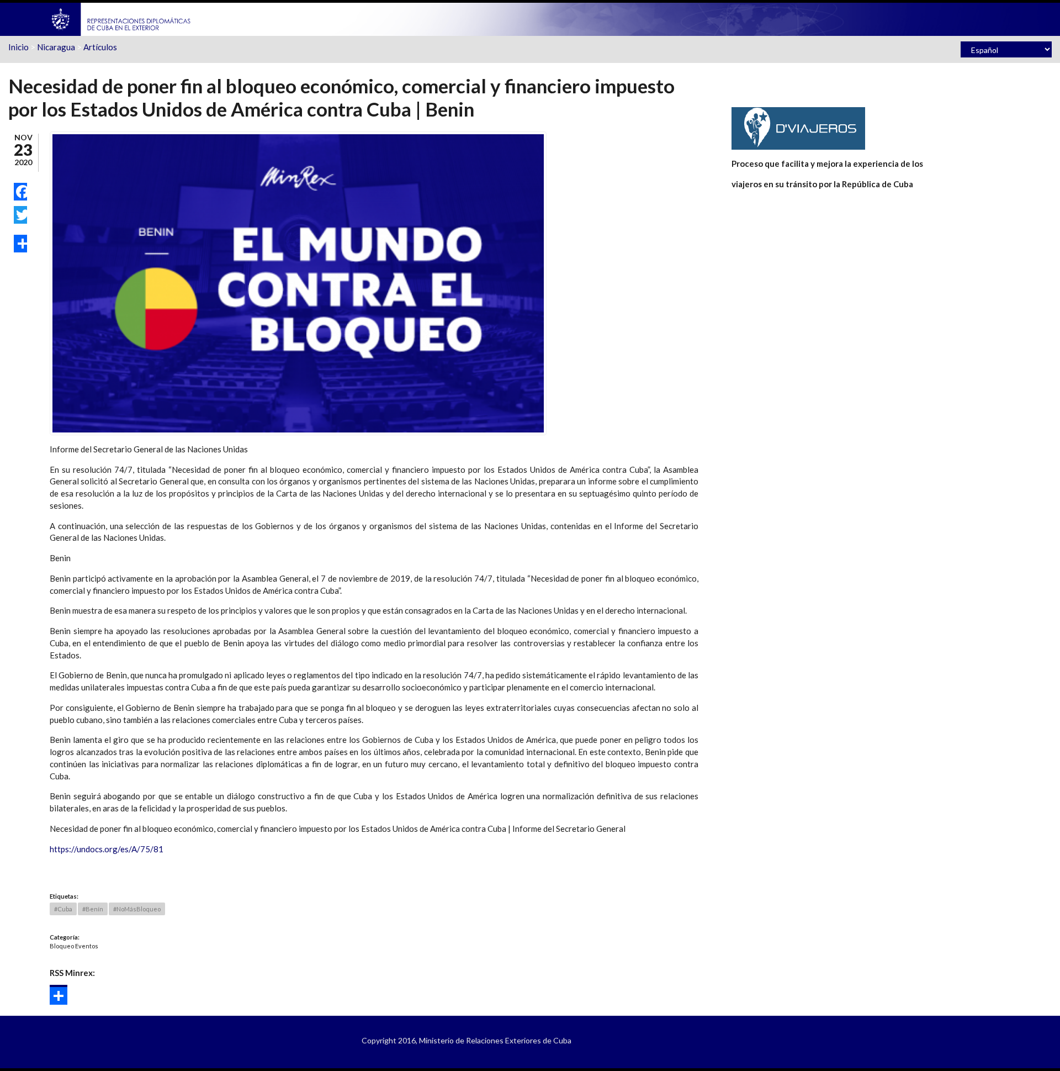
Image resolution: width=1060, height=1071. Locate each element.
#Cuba (63, 908)
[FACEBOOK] (20, 192)
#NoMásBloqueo (137, 908)
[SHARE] (20, 243)
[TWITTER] (20, 215)
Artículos (100, 47)
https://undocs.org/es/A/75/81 (106, 849)
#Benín (92, 908)
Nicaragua (56, 47)
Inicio (18, 47)
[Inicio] (121, 18)
